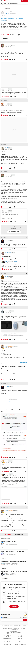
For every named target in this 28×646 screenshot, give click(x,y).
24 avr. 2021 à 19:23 (8, 105)
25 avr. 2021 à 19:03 (8, 462)
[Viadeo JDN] (20, 641)
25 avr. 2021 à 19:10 (13, 13)
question (25, 0)
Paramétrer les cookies (21, 627)
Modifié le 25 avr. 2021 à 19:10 (10, 512)
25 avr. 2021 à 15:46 (8, 254)
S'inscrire (14, 606)
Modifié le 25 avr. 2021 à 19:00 (10, 388)
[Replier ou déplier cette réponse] (26, 42)
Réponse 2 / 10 (4, 100)
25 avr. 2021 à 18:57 (8, 347)
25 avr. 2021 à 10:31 (8, 176)
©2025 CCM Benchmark (14, 629)
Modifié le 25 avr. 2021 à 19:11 (11, 475)
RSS (11, 628)
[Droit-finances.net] (20, 639)
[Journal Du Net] (20, 636)
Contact (24, 625)
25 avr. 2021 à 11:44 (8, 241)
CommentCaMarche (12, 3)
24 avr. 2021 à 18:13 (8, 46)
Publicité (20, 625)
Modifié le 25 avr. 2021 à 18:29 (11, 262)
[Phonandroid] (20, 644)
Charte (9, 628)
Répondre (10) (6, 34)
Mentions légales (16, 628)
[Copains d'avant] (7, 641)
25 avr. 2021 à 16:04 (8, 277)
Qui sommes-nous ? (5, 625)
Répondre (9, 534)
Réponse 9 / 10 (4, 383)
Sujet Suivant (23, 6)
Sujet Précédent (5, 6)
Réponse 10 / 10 (4, 507)
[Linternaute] (7, 638)
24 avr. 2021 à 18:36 (8, 90)
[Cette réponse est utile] (10, 59)
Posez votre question (14, 231)
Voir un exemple (23, 617)
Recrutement (5, 627)
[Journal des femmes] (7, 636)
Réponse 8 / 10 (4, 343)
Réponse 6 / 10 (4, 273)
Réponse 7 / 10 (4, 307)
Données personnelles (12, 627)
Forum (5, 3)
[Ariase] (7, 644)
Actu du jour (5, 617)
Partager (21, 34)
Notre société (16, 625)
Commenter (5, 59)
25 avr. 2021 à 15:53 (8, 212)
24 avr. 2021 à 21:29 (8, 149)
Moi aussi (14, 34)
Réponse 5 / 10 (4, 237)
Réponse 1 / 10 (4, 42)
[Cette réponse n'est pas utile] (14, 59)
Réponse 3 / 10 (4, 144)
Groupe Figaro (22, 628)
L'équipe (11, 625)
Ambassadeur (10, 346)
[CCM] (5, 1)
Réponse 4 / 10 (4, 171)
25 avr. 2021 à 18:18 (8, 312)
